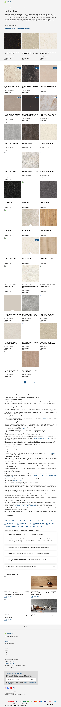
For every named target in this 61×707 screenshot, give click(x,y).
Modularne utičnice (38, 523)
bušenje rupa (25, 505)
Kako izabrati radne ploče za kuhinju (43, 615)
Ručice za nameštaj (9, 523)
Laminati (19, 518)
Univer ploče (33, 518)
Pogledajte (7, 58)
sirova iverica (19, 410)
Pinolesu (54, 465)
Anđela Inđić (7, 591)
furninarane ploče (41, 499)
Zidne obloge (24, 520)
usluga (54, 504)
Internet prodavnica (10, 646)
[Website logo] (8, 2)
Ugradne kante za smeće (24, 523)
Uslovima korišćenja (20, 705)
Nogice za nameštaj (47, 520)
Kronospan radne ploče (23, 28)
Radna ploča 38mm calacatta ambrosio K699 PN (12, 173)
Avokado (14, 697)
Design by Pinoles (9, 643)
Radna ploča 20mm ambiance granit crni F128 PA (30, 86)
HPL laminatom (51, 453)
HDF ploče (32, 499)
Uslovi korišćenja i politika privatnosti (15, 665)
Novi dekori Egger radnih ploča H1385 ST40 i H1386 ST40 (43, 593)
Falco (46, 475)
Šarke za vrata (30, 526)
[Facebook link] (8, 688)
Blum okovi (40, 526)
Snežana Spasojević (35, 591)
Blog (5, 652)
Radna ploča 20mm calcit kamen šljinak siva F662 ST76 (12, 116)
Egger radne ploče (9, 28)
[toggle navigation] (56, 2)
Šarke (22, 526)
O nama (6, 657)
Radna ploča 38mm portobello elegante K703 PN (30, 286)
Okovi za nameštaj (35, 520)
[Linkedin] (13, 688)
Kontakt (6, 650)
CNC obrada (17, 505)
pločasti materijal (18, 480)
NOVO (18, 68)
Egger (35, 475)
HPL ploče (15, 520)
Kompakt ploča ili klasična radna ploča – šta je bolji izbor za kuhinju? (17, 593)
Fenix (12, 476)
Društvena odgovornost (11, 659)
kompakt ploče (51, 499)
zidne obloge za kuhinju (41, 438)
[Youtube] (11, 688)
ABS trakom (44, 418)
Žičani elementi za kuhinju (11, 526)
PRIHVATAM (50, 704)
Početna (6, 7)
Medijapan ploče (43, 518)
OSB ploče (7, 520)
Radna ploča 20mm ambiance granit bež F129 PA (11, 86)
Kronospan (40, 475)
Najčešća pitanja (9, 661)
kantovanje (32, 505)
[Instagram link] (5, 688)
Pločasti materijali (14, 7)
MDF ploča (18, 433)
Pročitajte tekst (8, 596)
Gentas (51, 475)
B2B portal (7, 670)
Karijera (6, 654)
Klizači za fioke (50, 523)
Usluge (6, 648)
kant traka (24, 428)
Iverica (26, 518)
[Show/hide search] (52, 1)
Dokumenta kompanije (10, 667)
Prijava (32, 679)
